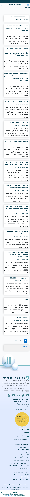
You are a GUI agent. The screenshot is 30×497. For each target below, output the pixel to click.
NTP (27, 452)
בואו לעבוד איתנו (24, 406)
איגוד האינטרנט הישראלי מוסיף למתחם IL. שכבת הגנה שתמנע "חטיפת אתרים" (18, 255)
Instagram (9, 395)
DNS (26, 299)
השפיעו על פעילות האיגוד (21, 401)
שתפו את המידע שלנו (22, 404)
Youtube (13, 395)
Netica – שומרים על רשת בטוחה (19, 463)
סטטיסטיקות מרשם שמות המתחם (17, 17)
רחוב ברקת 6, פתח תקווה (15, 489)
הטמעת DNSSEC (22, 318)
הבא (15, 341)
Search (1, 5)
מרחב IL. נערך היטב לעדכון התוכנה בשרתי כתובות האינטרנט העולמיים (16, 163)
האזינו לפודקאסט (22, 436)
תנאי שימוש (6, 484)
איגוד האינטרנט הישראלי (15, 5)
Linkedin (18, 395)
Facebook (27, 395)
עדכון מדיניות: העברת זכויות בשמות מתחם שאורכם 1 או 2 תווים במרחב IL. (16, 208)
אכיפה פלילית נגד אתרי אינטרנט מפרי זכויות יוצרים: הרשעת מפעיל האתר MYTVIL (17, 28)
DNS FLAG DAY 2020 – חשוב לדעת (16, 141)
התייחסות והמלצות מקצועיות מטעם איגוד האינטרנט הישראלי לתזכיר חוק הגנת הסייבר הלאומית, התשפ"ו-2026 (16, 77)
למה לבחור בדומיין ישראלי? (19, 122)
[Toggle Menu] (28, 5)
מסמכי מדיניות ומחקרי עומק (20, 474)
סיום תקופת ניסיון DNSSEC (19, 278)
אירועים (25, 432)
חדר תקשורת (23, 429)
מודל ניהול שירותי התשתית (21, 457)
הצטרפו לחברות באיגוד (22, 409)
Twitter (23, 395)
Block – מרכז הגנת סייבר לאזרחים (19, 466)
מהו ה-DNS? (25, 454)
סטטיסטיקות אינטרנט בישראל (20, 479)
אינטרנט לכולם (24, 468)
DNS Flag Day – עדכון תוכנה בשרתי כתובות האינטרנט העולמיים (16, 187)
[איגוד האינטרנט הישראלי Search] (15, 4)
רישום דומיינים (24, 447)
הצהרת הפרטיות (10, 496)
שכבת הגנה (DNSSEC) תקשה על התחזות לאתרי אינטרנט (17, 233)
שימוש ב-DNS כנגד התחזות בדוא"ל (16, 101)
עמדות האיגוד (25, 477)
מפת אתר (3, 487)
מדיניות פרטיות (25, 487)
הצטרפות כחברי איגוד (20, 440)
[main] (16, 179)
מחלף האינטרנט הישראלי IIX (20, 449)
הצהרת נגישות (9, 487)
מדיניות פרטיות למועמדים (17, 487)
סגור (1, 492)
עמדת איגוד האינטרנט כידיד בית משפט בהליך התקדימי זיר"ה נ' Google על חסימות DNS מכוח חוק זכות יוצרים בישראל (16, 52)
